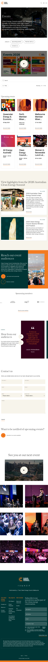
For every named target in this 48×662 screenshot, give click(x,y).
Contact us (15, 45)
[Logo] (24, 579)
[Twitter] (24, 585)
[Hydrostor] (24, 302)
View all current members (23, 310)
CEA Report (11, 601)
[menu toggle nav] (46, 3)
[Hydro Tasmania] (10, 302)
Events (18, 605)
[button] (21, 336)
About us (3, 607)
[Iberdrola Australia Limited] (38, 302)
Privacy (26, 655)
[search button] (41, 3)
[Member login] (43, 3)
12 (45, 85)
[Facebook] (18, 585)
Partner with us (29, 41)
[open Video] (24, 63)
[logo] (4, 3)
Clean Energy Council (23, 658)
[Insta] (20, 585)
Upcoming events (16, 41)
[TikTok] (29, 586)
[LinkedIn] (22, 585)
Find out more (29, 211)
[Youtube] (27, 585)
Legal (22, 655)
